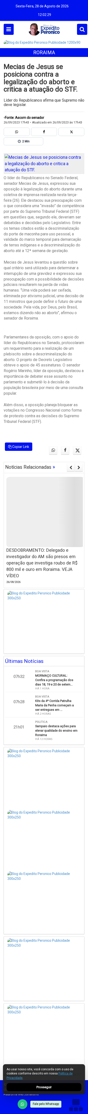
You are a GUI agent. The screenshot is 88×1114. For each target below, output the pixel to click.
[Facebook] (44, 132)
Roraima (44, 52)
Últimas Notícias (24, 661)
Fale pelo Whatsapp (46, 1104)
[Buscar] (82, 29)
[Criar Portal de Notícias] (75, 1105)
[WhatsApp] (22, 1104)
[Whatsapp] (17, 132)
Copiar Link (20, 447)
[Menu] (9, 29)
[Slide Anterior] (71, 467)
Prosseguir (44, 1087)
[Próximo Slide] (79, 467)
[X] (71, 132)
